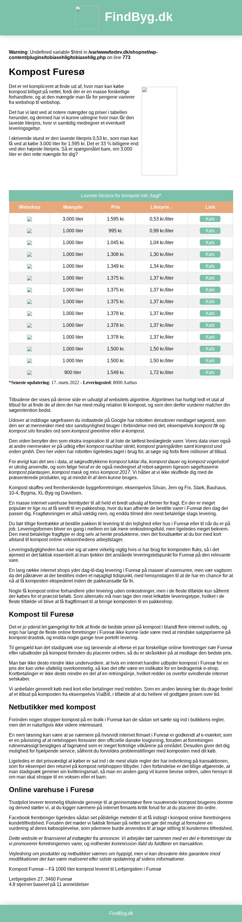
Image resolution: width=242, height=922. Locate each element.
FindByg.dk (139, 17)
